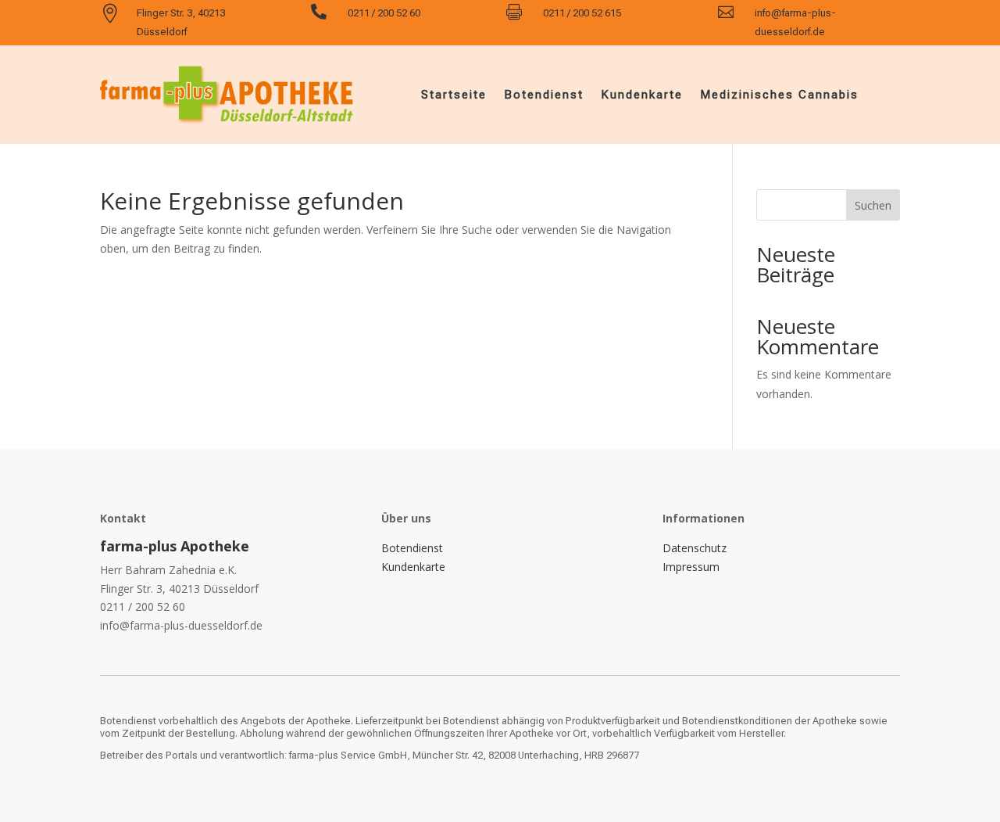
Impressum (691, 566)
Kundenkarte (642, 95)
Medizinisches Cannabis (779, 95)
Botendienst (544, 95)
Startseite (454, 95)
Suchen (873, 205)
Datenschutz (694, 547)
